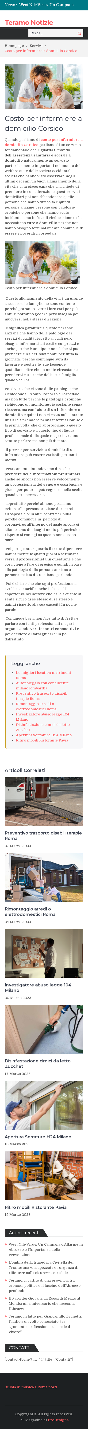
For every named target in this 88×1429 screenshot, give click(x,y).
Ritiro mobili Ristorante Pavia (42, 740)
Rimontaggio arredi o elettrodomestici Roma (30, 911)
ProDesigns (58, 1420)
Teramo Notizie (29, 22)
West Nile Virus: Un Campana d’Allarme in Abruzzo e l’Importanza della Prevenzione (46, 1249)
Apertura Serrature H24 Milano (44, 735)
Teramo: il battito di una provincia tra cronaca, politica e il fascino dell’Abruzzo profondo (44, 1285)
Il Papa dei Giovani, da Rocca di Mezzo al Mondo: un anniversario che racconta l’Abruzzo (44, 1303)
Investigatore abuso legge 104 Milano (38, 987)
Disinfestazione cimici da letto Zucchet (38, 1063)
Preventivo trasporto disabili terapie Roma (43, 835)
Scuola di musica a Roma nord (31, 1387)
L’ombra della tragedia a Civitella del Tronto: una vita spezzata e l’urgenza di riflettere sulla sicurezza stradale (43, 1267)
